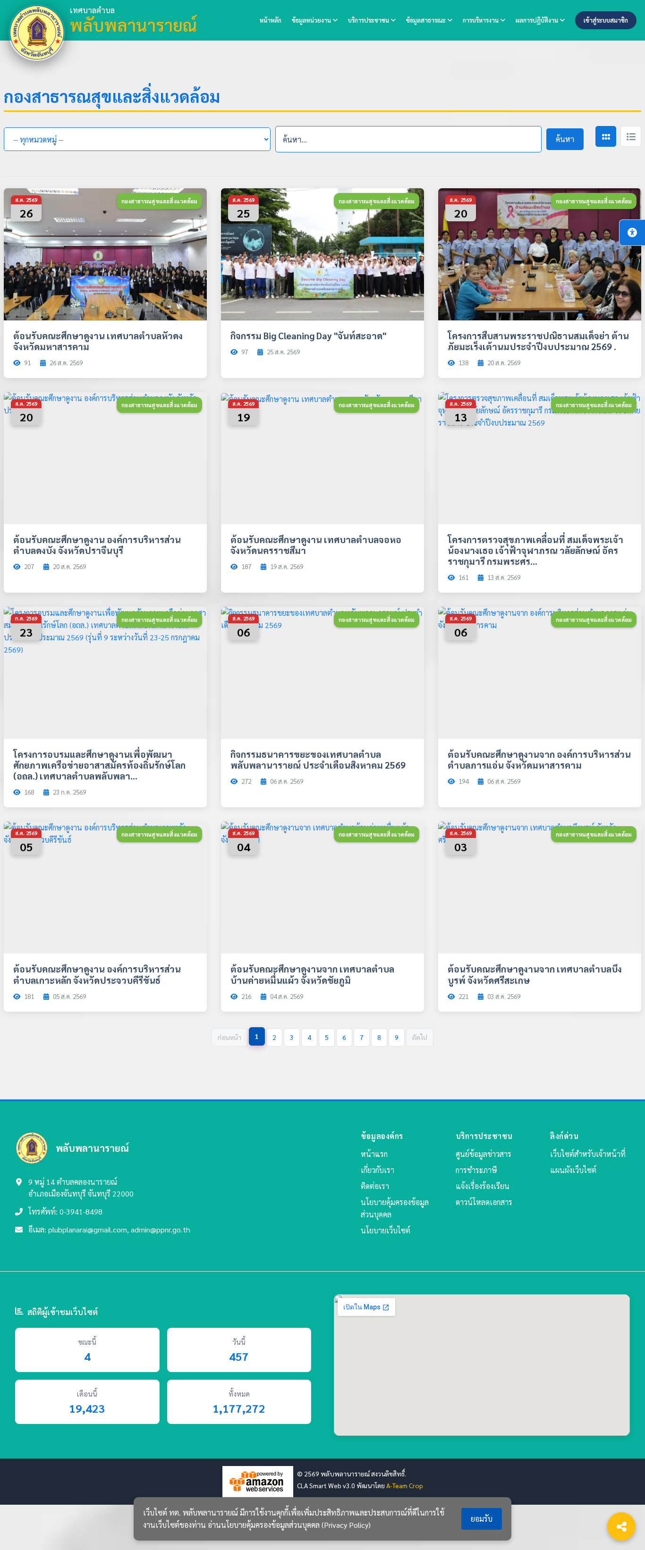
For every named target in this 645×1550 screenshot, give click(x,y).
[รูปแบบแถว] (630, 136)
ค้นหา (565, 139)
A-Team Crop (404, 1485)
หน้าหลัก (270, 20)
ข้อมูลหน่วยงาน (312, 20)
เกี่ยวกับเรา (377, 1170)
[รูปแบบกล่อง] (605, 136)
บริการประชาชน (369, 20)
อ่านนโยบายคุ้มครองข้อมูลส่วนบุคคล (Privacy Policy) (289, 1525)
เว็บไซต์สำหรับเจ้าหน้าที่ (588, 1154)
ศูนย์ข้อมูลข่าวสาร (483, 1154)
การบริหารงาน (481, 20)
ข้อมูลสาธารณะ (426, 20)
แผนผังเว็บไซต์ (573, 1170)
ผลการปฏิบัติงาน (538, 20)
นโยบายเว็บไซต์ (385, 1230)
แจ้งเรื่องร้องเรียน (482, 1186)
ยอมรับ (481, 1519)
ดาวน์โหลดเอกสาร (484, 1202)
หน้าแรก (374, 1154)
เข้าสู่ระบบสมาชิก (606, 20)
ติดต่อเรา (375, 1186)
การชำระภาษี (476, 1170)
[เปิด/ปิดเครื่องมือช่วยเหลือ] (632, 233)
